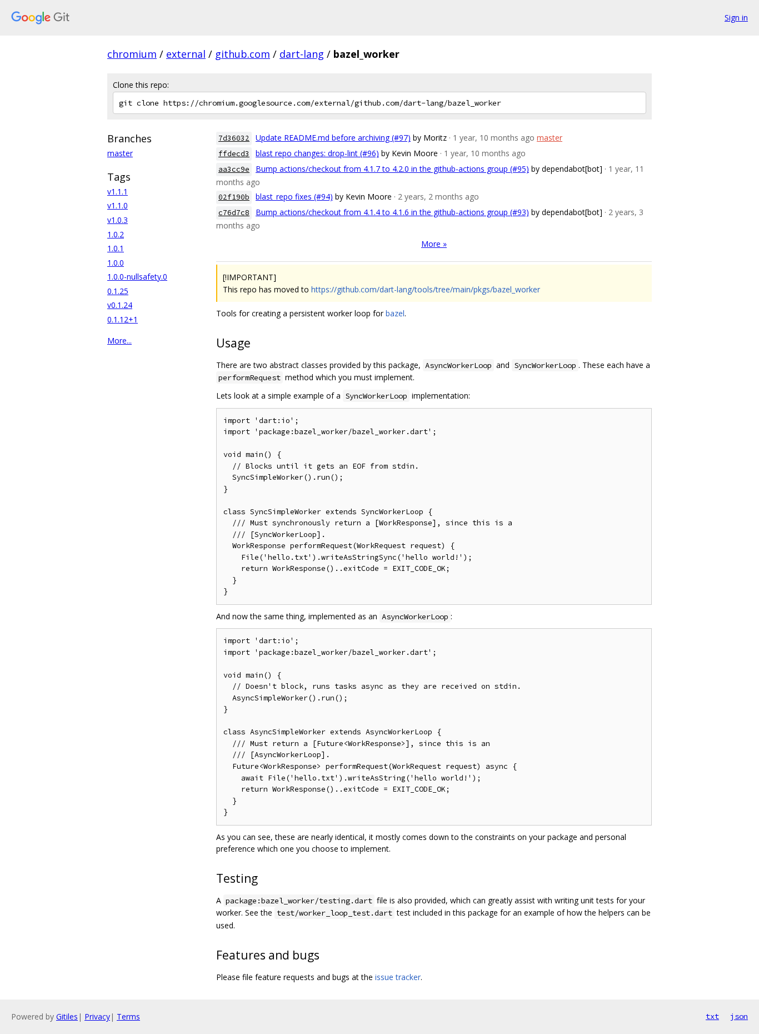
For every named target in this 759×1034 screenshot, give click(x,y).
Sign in (736, 17)
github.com (242, 54)
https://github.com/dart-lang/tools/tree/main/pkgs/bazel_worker (425, 289)
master (120, 153)
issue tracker (398, 977)
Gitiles (67, 1016)
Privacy (97, 1016)
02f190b (233, 197)
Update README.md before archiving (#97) (333, 137)
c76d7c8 (233, 212)
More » (434, 243)
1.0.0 (115, 262)
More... (119, 340)
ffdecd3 (233, 153)
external (186, 54)
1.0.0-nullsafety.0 (137, 276)
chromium (132, 54)
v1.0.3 (117, 220)
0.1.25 (117, 291)
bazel (395, 313)
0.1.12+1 (122, 319)
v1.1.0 (117, 205)
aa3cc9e (233, 169)
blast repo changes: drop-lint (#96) (317, 153)
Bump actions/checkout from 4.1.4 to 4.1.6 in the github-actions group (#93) (392, 212)
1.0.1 (115, 248)
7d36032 (233, 138)
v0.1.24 (119, 305)
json (739, 1016)
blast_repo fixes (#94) (294, 196)
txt (712, 1016)
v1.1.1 (117, 191)
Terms (128, 1016)
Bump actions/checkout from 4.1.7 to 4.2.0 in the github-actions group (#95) (392, 168)
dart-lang (301, 54)
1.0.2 (115, 234)
